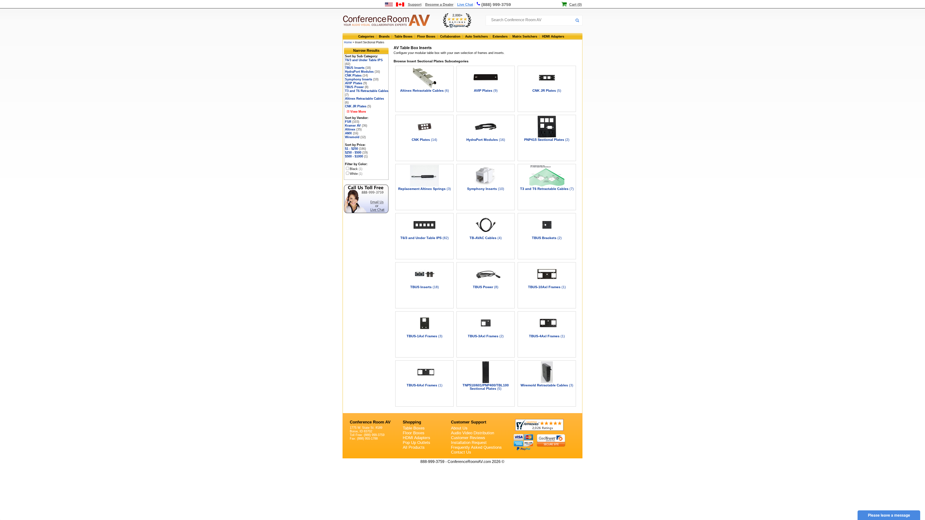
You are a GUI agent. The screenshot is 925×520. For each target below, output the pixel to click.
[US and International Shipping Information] (395, 4)
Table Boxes (403, 36)
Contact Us (461, 452)
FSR (352, 122)
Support (415, 4)
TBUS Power (356, 87)
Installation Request (469, 442)
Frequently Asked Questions (476, 447)
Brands (384, 36)
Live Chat (465, 4)
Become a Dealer (439, 4)
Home (348, 42)
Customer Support (468, 422)
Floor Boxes (426, 36)
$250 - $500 (356, 152)
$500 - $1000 (356, 156)
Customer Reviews (468, 438)
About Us (459, 428)
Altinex (353, 129)
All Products (414, 447)
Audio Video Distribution (472, 433)
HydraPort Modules (362, 71)
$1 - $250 (355, 148)
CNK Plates (356, 75)
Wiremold (355, 137)
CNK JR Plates (358, 106)
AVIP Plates (356, 83)
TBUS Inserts (358, 68)
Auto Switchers (476, 36)
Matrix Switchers (524, 36)
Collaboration (450, 36)
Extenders (500, 36)
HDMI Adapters (553, 36)
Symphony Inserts (361, 79)
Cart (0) (575, 4)
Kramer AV (356, 125)
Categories (366, 36)
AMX (351, 133)
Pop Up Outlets (416, 442)
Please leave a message (889, 515)
